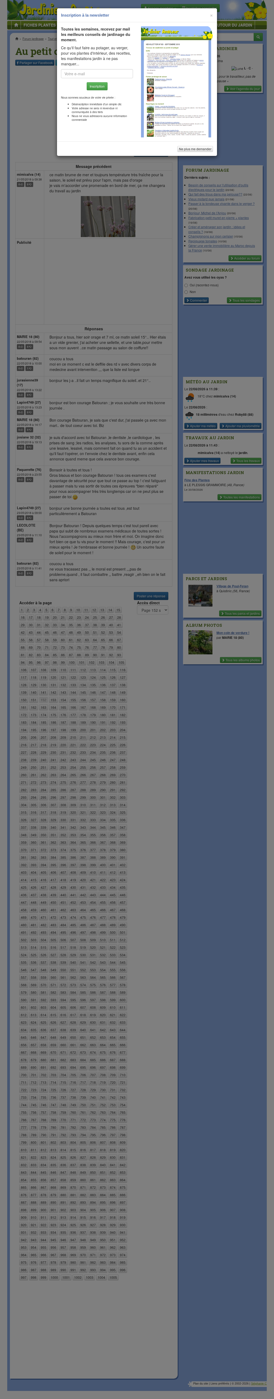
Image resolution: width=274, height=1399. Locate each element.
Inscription (97, 86)
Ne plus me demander (195, 149)
